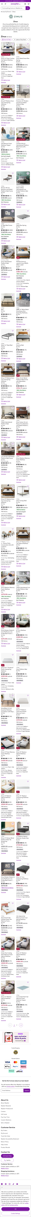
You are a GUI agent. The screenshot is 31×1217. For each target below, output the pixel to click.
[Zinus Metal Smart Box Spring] (23, 49)
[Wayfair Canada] (15, 4)
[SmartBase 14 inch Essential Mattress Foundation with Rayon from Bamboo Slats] (8, 700)
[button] (12, 44)
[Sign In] (25, 4)
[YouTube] (17, 1184)
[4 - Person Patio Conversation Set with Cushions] (8, 533)
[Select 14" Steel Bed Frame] (8, 335)
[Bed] (8, 300)
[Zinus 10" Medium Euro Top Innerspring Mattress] (8, 491)
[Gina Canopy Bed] (23, 491)
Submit (27, 1090)
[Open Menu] (1, 4)
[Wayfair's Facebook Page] (2, 1184)
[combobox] (13, 8)
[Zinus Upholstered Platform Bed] (8, 252)
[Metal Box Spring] (23, 216)
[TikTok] (13, 1184)
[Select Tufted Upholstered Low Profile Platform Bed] (23, 178)
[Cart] (28, 4)
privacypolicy (10, 1086)
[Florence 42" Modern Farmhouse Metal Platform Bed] (23, 91)
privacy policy (14, 1205)
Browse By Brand (6, 12)
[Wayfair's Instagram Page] (9, 1184)
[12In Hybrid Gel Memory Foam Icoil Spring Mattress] (23, 908)
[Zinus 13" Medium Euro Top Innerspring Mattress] (8, 370)
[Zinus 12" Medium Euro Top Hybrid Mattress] (23, 533)
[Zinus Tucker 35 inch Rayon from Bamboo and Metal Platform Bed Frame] (23, 412)
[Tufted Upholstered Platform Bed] (8, 412)
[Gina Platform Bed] (23, 659)
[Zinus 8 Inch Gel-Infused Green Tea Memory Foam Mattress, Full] (8, 908)
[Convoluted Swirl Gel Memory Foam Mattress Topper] (23, 987)
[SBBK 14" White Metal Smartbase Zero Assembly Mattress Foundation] (23, 300)
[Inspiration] (5, 4)
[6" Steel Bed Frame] (8, 216)
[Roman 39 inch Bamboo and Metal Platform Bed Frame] (8, 178)
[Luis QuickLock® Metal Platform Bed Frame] (8, 448)
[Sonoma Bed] (23, 335)
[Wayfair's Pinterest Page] (6, 1184)
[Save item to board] (12, 44)
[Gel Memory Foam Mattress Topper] (8, 134)
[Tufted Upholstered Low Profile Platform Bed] (23, 578)
